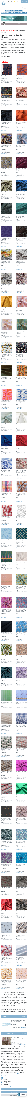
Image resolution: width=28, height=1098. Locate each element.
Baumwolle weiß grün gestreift (6, 703)
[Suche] (17, 1)
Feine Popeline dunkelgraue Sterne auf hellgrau (20, 262)
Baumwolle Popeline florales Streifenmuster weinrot (21, 170)
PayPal (5, 1082)
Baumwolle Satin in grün (20, 795)
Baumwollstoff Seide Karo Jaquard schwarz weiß (21, 889)
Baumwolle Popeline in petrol (6, 679)
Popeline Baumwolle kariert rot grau (6, 888)
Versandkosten (4, 83)
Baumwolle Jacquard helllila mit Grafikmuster (21, 309)
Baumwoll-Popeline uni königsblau (6, 447)
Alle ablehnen (14, 1092)
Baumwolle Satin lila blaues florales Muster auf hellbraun (6, 170)
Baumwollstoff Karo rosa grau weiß (20, 285)
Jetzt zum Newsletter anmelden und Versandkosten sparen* (14, 23)
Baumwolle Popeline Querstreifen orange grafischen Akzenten (6, 981)
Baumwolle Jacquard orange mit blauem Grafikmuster (21, 77)
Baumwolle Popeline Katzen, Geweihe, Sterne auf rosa (21, 981)
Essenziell (6, 1078)
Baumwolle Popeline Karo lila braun (6, 146)
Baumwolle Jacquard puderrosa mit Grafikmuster (6, 332)
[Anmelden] (8, 1)
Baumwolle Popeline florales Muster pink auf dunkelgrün (6, 564)
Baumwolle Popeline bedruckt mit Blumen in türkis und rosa (21, 610)
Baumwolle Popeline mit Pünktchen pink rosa (21, 773)
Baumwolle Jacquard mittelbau (21, 146)
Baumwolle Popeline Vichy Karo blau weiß (21, 726)
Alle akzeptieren (14, 1089)
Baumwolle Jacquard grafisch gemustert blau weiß (21, 402)
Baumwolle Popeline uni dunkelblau (6, 123)
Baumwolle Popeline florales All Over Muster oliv (6, 193)
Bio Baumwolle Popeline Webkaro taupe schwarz (20, 935)
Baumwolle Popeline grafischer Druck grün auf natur (6, 749)
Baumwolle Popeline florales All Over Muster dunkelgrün (6, 216)
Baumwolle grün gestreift (5, 424)
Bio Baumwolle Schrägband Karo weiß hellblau (18, 1021)
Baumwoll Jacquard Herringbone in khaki (6, 378)
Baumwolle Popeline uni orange (21, 123)
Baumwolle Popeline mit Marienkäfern (21, 99)
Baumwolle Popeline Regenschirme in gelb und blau (6, 355)
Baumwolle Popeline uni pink (21, 447)
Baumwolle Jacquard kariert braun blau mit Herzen (21, 494)
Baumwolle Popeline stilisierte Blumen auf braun (21, 912)
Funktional (6, 1084)
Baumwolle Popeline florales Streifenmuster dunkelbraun (21, 239)
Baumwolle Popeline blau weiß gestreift (6, 471)
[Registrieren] (11, 1)
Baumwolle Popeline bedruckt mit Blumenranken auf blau (21, 633)
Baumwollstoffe (10, 49)
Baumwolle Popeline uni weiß (21, 424)
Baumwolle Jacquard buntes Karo (6, 494)
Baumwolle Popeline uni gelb (6, 308)
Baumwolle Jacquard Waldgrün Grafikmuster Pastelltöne (21, 332)
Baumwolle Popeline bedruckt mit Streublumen (21, 657)
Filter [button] (5, 61)
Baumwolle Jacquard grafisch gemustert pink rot (6, 402)
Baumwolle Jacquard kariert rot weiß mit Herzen (6, 518)
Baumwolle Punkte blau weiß (20, 865)
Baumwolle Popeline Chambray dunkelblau (6, 633)
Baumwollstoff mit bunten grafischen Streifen (5, 262)
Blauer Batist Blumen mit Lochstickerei (6, 540)
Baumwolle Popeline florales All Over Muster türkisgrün (21, 216)
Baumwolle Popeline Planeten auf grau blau (6, 935)
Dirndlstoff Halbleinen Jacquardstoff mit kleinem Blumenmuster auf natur (6, 796)
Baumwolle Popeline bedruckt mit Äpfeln (6, 656)
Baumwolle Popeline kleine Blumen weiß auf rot (6, 912)
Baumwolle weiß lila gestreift (21, 679)
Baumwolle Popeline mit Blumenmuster (6, 99)
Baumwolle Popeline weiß (21, 563)
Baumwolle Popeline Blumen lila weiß (6, 865)
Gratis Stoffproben (7, 30)
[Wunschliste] (20, 1)
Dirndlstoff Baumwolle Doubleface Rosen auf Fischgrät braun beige (6, 773)
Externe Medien (7, 1081)
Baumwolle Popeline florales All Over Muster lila (6, 239)
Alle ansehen (22, 1016)
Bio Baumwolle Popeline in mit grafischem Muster (20, 355)
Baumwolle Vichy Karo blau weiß (21, 703)
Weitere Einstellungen (6, 1086)
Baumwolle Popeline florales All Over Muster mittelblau (21, 193)
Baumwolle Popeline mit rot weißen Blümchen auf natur (21, 471)
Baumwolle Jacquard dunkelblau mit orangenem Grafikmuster (6, 77)
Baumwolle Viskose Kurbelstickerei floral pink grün (21, 819)
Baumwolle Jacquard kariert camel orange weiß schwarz (21, 378)
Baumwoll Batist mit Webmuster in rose (6, 726)
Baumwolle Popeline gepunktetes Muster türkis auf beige (21, 541)
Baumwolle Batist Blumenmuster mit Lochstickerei (20, 518)
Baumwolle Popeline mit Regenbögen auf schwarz (6, 819)
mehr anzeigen (7, 1012)
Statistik (5, 1079)
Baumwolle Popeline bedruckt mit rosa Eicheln (21, 749)
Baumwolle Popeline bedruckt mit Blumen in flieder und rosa (6, 610)
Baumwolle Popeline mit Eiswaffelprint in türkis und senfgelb (21, 587)
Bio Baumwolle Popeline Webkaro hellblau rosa (20, 958)
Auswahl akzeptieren (14, 1095)
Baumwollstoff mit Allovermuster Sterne (6, 285)
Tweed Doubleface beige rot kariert (18, 1038)
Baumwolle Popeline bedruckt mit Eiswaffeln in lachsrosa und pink (6, 587)
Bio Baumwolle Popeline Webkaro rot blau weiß (6, 958)
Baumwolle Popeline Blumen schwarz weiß (6, 842)
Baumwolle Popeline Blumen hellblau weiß (21, 842)
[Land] (14, 1)
